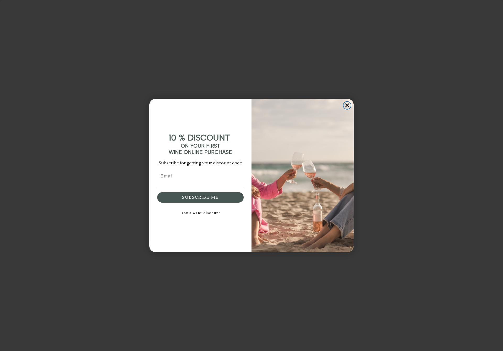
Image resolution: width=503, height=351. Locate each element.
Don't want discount (200, 213)
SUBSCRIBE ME (200, 197)
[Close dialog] (347, 105)
